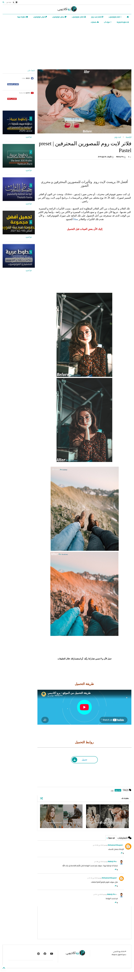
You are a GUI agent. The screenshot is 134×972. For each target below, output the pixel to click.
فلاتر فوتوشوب (114, 16)
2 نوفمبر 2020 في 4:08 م (105, 861)
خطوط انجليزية (122, 22)
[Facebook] (45, 953)
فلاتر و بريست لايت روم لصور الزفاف (112, 822)
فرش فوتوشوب (39, 16)
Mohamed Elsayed (115, 845)
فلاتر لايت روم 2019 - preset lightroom (64, 822)
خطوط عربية (21, 16)
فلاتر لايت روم (96, 16)
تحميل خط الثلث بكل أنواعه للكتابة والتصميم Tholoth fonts (19, 194)
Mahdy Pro (112, 861)
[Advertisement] (67, 47)
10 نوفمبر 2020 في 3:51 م (105, 894)
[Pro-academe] (38, 953)
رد (123, 853)
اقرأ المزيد (29, 137)
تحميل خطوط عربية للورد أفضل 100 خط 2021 (19, 229)
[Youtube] (51, 953)
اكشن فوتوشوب (78, 16)
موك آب (107, 22)
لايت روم (118, 137)
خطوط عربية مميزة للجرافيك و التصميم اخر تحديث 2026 (20, 127)
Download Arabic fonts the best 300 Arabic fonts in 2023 (19, 160)
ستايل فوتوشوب (58, 16)
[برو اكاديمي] (67, 10)
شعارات (94, 22)
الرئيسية (128, 137)
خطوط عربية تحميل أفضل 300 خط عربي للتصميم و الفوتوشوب (20, 260)
